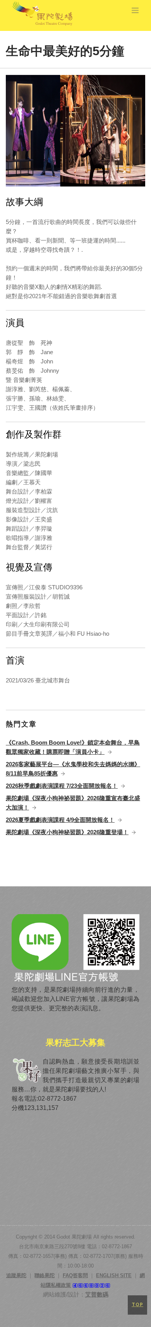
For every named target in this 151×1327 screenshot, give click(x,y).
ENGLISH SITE (114, 1275)
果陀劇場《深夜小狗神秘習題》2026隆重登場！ (67, 832)
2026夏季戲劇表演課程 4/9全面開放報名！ (60, 819)
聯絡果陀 (44, 1275)
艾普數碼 (96, 1294)
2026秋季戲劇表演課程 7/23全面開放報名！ (62, 785)
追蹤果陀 (16, 1275)
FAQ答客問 (75, 1275)
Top (137, 1304)
